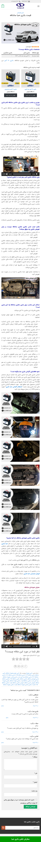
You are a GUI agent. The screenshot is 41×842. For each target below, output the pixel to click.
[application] (20, 165)
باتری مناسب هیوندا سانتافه (10, 677)
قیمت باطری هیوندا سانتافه (10, 685)
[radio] (27, 659)
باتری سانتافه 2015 (20, 675)
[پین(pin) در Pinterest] (18, 666)
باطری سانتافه (23, 679)
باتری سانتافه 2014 (30, 675)
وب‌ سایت (34, 791)
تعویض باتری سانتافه (29, 683)
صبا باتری (4, 543)
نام (35, 773)
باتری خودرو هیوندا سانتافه (12, 673)
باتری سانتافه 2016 (10, 675)
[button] (38, 6)
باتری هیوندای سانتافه (33, 679)
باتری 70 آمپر (8, 60)
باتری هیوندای (20, 13)
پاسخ (2, 706)
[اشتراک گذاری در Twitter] (22, 666)
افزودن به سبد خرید (30, 95)
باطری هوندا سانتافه (15, 681)
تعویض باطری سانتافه (18, 683)
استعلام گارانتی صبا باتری (14, 387)
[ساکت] (7, 174)
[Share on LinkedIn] (15, 666)
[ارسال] (3, 828)
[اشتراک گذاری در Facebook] (25, 666)
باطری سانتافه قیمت (26, 681)
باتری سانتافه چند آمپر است (25, 677)
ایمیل (35, 782)
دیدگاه (34, 757)
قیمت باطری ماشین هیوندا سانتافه (26, 685)
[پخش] (37, 174)
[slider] (22, 174)
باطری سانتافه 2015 (14, 679)
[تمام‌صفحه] (4, 174)
